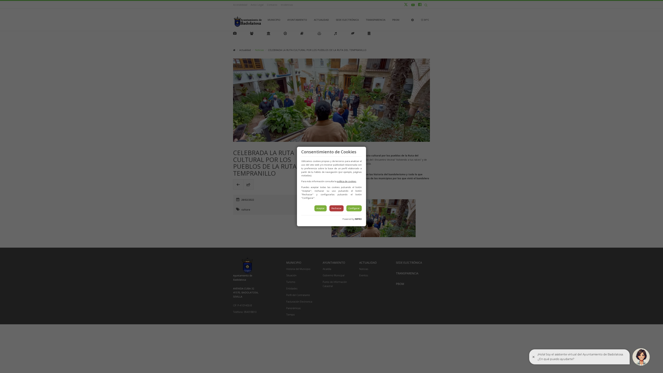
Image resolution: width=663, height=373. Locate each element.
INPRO (358, 219)
